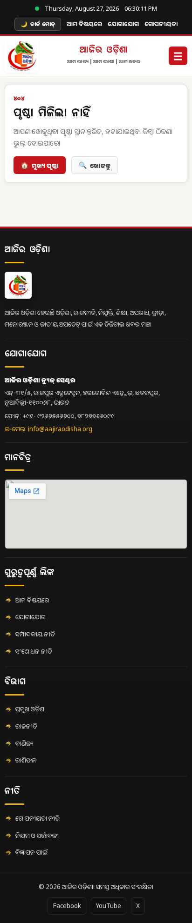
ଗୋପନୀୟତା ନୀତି (37, 818)
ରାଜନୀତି (26, 726)
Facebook (67, 906)
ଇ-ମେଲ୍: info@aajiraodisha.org (48, 429)
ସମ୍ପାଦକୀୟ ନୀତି (35, 634)
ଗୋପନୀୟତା (161, 24)
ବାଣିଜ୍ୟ (24, 743)
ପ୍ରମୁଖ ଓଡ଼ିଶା (30, 709)
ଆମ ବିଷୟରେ (84, 24)
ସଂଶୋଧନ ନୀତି (33, 651)
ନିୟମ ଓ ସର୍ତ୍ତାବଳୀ (37, 835)
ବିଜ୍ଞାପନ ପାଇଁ (31, 852)
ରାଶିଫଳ (25, 760)
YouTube (108, 906)
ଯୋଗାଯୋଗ (123, 24)
